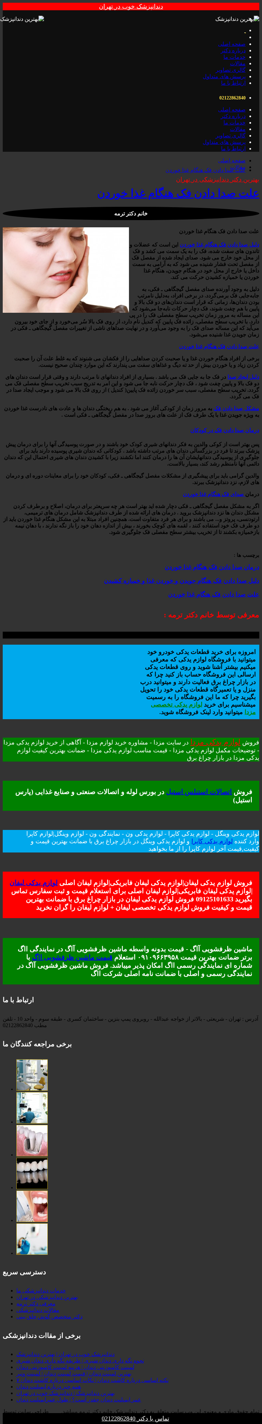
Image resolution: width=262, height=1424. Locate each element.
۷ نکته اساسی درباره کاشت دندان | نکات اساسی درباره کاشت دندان (92, 1380)
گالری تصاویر (231, 70)
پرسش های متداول (224, 76)
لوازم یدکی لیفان (34, 882)
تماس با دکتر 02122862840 (135, 1418)
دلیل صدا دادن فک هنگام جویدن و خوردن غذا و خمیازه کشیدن (181, 580)
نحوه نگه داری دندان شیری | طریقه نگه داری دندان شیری (80, 1360)
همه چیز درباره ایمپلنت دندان (48, 1386)
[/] (32, 1089)
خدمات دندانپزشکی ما (41, 1290)
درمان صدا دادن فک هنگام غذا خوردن (212, 567)
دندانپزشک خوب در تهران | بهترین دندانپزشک (65, 1354)
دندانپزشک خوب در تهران (131, 6)
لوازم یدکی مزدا (215, 742)
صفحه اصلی (232, 44)
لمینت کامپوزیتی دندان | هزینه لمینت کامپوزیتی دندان (75, 1367)
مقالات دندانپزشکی (37, 1310)
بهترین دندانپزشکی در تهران (47, 1297)
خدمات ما (234, 57)
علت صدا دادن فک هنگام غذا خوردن (205, 170)
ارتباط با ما (233, 83)
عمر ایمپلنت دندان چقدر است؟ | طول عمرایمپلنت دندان (78, 1399)
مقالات (238, 63)
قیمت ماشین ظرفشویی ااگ (72, 957)
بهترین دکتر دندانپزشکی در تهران (217, 179)
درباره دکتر (233, 50)
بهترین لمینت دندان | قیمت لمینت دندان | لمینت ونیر (73, 1373)
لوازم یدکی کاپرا (212, 841)
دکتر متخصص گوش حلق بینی (49, 1316)
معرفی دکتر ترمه (36, 1303)
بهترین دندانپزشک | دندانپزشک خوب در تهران (65, 1393)
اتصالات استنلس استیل (199, 791)
